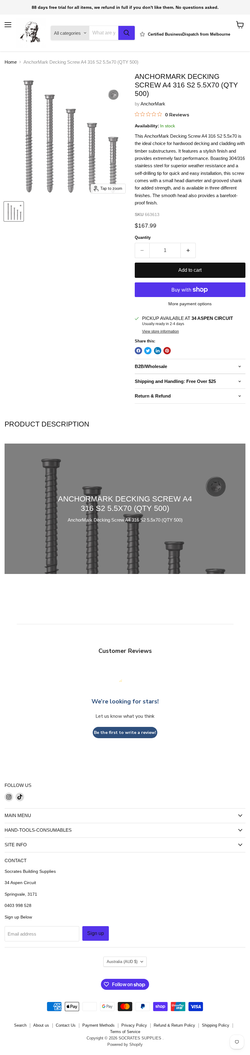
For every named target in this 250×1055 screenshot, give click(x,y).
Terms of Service (125, 1031)
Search (20, 1025)
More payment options (190, 303)
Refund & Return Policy (174, 1025)
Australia (122, 961)
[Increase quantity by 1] (188, 250)
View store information (160, 331)
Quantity (143, 237)
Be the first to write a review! (125, 732)
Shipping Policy (215, 1025)
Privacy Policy (134, 1025)
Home (11, 62)
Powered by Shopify (125, 1044)
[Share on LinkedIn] (157, 350)
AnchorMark (153, 103)
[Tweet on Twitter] (148, 350)
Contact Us (66, 1025)
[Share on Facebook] (138, 350)
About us (41, 1025)
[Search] (126, 33)
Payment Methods (98, 1025)
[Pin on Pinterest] (167, 350)
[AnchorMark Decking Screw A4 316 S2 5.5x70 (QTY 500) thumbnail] (13, 211)
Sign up (95, 933)
